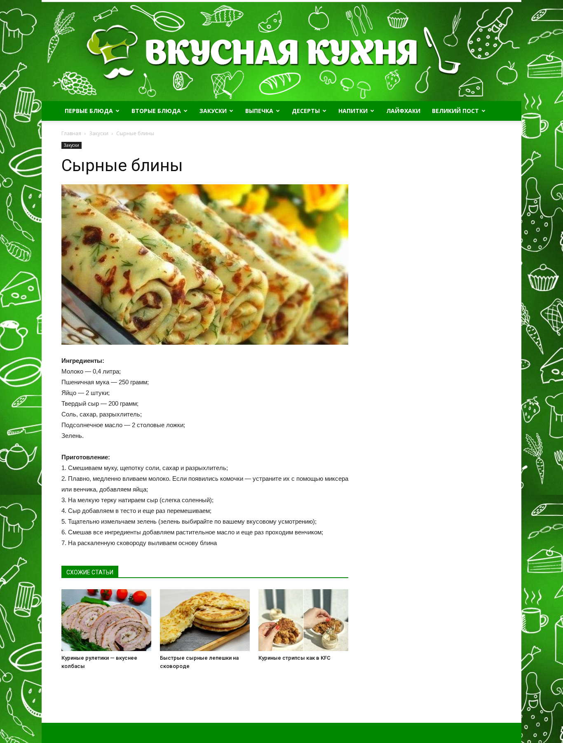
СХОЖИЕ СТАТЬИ (89, 572)
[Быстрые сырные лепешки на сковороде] (205, 620)
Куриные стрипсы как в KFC (294, 658)
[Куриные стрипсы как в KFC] (303, 620)
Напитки (353, 111)
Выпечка (259, 111)
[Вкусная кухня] (281, 51)
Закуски (213, 111)
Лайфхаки (403, 111)
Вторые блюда (156, 111)
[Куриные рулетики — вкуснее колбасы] (106, 620)
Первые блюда (89, 111)
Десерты (306, 111)
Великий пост (455, 111)
